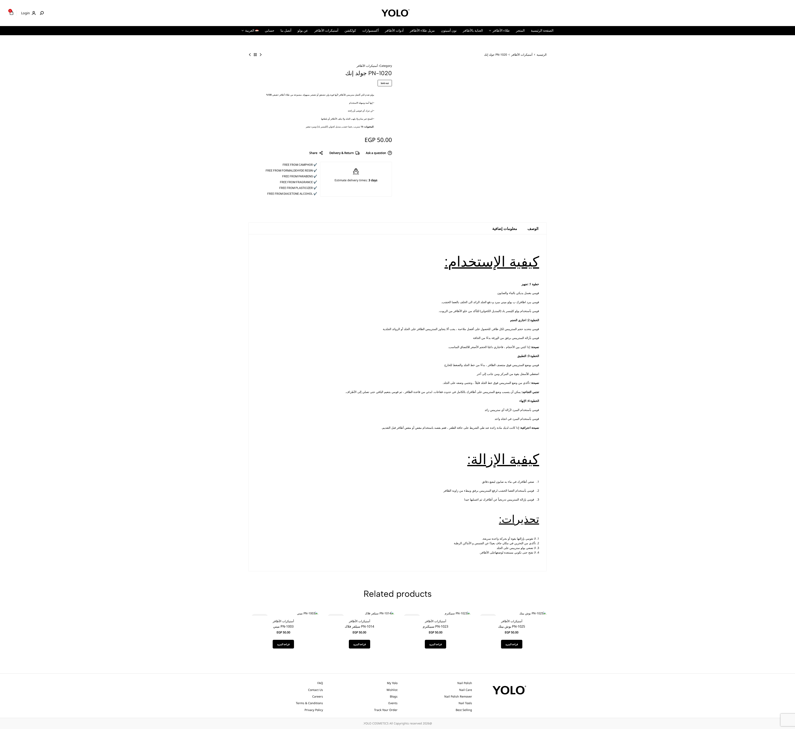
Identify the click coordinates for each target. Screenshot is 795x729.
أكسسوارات (370, 30)
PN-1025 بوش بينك (511, 626)
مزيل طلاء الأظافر (422, 30)
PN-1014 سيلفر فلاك (359, 626)
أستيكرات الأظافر (326, 30)
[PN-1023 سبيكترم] (458, 613)
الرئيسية (542, 54)
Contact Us (315, 690)
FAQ (320, 683)
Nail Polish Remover (458, 696)
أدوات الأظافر (394, 30)
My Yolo (392, 683)
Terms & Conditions (309, 703)
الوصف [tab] (533, 228)
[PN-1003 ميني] (307, 613)
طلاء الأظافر (501, 30)
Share (313, 153)
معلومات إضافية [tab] (504, 228)
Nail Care (465, 690)
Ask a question (376, 153)
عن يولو (303, 30)
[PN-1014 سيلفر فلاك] (379, 613)
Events (393, 703)
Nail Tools (465, 703)
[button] (535, 613)
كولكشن (350, 30)
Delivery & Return (341, 153)
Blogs (394, 696)
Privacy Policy (314, 710)
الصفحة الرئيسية (542, 30)
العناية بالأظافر (473, 30)
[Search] (42, 13)
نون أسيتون (449, 30)
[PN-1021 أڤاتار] (260, 54)
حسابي (269, 30)
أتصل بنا (286, 30)
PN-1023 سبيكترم (435, 626)
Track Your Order (386, 710)
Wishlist (392, 690)
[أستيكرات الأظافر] (255, 54)
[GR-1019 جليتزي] (249, 54)
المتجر (520, 30)
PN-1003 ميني (283, 626)
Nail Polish (464, 683)
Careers (317, 696)
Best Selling (464, 710)
